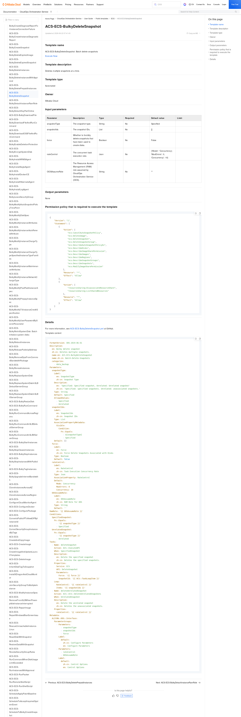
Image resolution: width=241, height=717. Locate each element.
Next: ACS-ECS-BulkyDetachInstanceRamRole (176, 682)
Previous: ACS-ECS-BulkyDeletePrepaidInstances (70, 682)
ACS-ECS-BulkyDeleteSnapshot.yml (86, 328)
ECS (113, 18)
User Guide (88, 18)
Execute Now (51, 56)
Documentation (10, 11)
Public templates (102, 18)
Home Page (49, 18)
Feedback (128, 695)
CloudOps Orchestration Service (34, 11)
